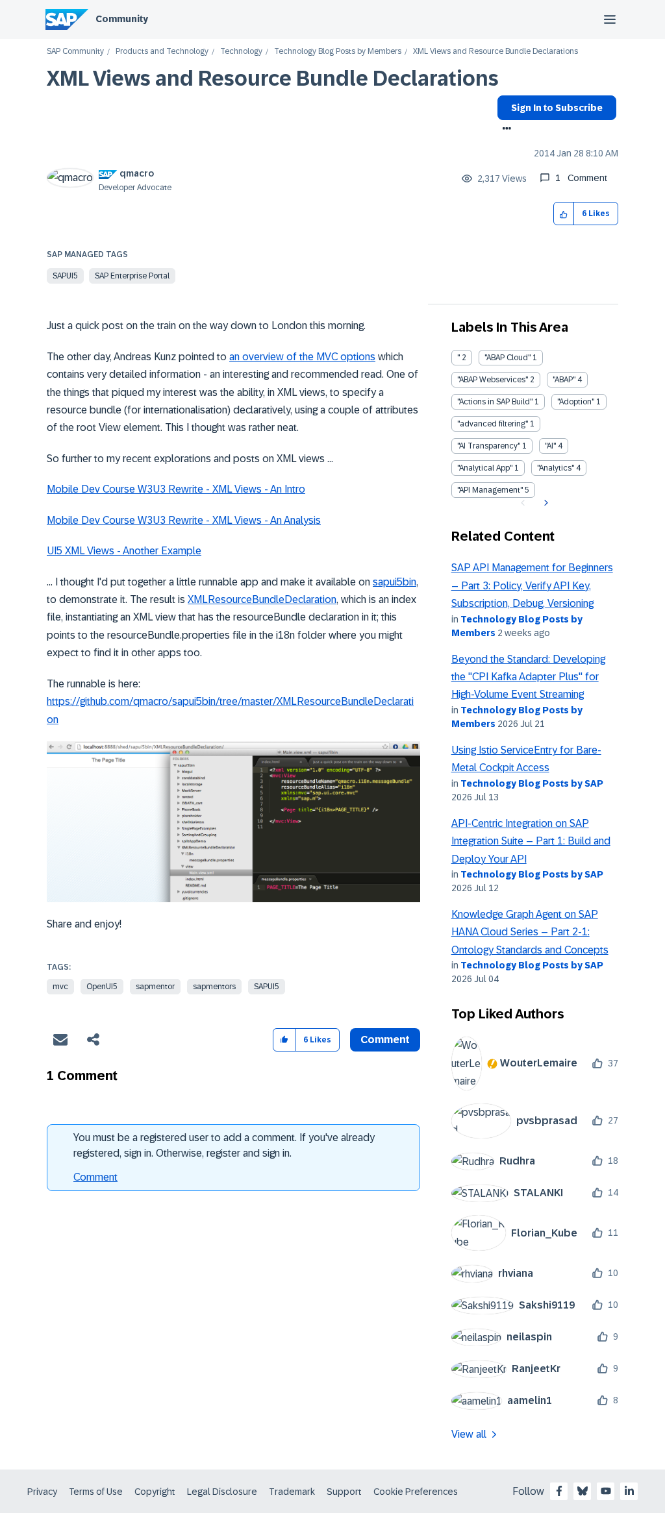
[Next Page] (544, 503)
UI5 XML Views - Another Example (124, 550)
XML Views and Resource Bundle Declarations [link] (495, 51)
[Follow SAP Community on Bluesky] (582, 1491)
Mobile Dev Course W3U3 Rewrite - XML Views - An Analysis (184, 520)
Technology (241, 51)
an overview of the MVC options (302, 356)
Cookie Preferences (415, 1491)
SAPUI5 (65, 275)
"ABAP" (564, 379)
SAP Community (75, 51)
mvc (60, 986)
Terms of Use (96, 1491)
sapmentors (214, 986)
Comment (95, 1177)
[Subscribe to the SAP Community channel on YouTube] (606, 1491)
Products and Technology (162, 51)
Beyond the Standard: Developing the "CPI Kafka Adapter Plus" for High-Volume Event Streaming (528, 677)
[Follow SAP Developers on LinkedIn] (629, 1491)
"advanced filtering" (492, 423)
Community (121, 19)
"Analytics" (555, 468)
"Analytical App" (484, 468)
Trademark (292, 1491)
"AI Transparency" (488, 445)
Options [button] (504, 129)
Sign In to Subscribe (557, 108)
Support (344, 1491)
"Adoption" (575, 401)
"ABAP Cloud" (507, 357)
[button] (564, 214)
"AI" (550, 445)
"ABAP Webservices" (492, 379)
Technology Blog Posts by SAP (531, 783)
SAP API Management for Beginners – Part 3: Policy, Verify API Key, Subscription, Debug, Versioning (532, 585)
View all (468, 1434)
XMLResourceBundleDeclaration (262, 599)
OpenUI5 (102, 986)
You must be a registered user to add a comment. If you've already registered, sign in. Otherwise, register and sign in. (224, 1145)
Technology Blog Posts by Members (337, 51)
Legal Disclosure (222, 1491)
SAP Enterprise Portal (132, 275)
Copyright (154, 1491)
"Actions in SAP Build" (495, 401)
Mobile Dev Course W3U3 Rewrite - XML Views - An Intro (176, 489)
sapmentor (155, 986)
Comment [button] (385, 1039)
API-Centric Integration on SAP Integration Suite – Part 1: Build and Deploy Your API (530, 841)
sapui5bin (394, 581)
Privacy (42, 1491)
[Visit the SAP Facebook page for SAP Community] (559, 1491)
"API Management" (490, 490)
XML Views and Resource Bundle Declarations (273, 78)
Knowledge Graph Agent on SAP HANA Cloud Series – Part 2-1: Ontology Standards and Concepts (530, 932)
